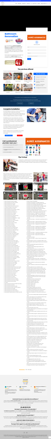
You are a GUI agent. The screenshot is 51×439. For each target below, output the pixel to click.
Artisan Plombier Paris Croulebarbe (10, 235)
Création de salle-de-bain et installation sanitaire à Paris (36, 302)
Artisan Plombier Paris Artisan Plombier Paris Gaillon (13, 283)
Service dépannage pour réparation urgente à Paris (36, 327)
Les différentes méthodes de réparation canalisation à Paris (37, 332)
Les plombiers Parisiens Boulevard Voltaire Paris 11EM (13, 292)
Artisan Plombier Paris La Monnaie (10, 264)
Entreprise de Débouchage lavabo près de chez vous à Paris (37, 321)
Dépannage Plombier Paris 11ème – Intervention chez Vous (36, 210)
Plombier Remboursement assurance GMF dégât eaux (36, 271)
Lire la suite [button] (20, 394)
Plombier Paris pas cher (31, 286)
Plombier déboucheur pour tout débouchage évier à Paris (37, 336)
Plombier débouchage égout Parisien (33, 280)
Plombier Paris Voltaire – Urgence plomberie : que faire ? (36, 221)
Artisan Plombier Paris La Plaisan (9, 231)
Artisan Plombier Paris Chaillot (9, 221)
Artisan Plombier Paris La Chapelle (10, 213)
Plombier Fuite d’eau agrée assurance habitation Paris (36, 268)
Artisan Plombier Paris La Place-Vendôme (11, 290)
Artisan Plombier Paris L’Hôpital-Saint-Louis (11, 250)
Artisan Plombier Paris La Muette (9, 219)
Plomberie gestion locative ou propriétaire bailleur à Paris (36, 240)
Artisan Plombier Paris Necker (9, 223)
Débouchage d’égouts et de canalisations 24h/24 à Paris (36, 296)
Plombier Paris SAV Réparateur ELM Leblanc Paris (35, 207)
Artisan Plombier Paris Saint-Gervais (10, 275)
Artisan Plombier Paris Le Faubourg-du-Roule (12, 257)
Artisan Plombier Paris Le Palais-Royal (10, 289)
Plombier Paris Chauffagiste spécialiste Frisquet (35, 204)
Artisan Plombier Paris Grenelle (9, 225)
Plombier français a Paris (31, 283)
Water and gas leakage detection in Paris (34, 355)
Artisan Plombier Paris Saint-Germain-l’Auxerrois (12, 287)
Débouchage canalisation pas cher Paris (34, 287)
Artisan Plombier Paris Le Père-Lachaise (11, 202)
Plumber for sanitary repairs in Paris (33, 345)
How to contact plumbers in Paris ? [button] (9, 147)
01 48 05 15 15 (25, 407)
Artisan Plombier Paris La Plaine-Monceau (11, 215)
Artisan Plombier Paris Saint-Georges (10, 251)
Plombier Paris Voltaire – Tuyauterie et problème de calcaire (37, 232)
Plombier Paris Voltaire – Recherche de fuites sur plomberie (37, 222)
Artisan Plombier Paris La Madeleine (10, 258)
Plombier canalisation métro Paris (32, 281)
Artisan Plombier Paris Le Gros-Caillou (10, 263)
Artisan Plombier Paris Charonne (9, 203)
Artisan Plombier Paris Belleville (32, 201)
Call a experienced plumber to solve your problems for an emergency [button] (12, 149)
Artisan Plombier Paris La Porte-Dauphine (11, 220)
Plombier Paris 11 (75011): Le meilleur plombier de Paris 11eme (37, 215)
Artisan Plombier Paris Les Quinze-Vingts (11, 240)
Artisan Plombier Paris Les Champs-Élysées (11, 256)
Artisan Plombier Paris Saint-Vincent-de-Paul (11, 246)
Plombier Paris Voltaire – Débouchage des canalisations (36, 228)
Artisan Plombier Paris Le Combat (10, 208)
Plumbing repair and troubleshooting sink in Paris (35, 343)
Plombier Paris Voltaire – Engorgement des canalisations (36, 226)
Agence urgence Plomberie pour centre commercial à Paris (37, 253)
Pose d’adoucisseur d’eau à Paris (32, 307)
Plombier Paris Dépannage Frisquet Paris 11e (34, 209)
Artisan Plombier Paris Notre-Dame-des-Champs (12, 266)
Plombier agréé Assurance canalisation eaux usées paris (36, 269)
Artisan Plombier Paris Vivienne (9, 284)
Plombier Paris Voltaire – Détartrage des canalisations (36, 227)
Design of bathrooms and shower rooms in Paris (35, 349)
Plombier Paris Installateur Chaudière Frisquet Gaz (35, 202)
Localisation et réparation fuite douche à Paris (35, 330)
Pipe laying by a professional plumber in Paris (34, 344)
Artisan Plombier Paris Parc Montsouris (10, 228)
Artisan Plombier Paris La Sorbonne (10, 272)
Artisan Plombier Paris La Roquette (10, 244)
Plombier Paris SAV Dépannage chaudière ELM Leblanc (36, 208)
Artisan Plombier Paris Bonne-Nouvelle (10, 286)
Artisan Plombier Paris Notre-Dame (10, 277)
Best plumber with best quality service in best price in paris (37, 363)
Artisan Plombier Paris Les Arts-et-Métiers (11, 278)
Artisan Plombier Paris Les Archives (10, 281)
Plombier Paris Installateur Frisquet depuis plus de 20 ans (36, 203)
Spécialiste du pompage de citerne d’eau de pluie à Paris (36, 338)
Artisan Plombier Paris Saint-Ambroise (10, 243)
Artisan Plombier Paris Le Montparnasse (11, 227)
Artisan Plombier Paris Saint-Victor (10, 269)
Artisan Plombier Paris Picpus (9, 238)
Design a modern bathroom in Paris (33, 342)
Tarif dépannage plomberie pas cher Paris (34, 288)
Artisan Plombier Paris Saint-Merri (10, 274)
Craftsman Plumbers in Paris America (10, 207)
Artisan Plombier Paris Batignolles (10, 216)
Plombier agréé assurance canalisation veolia (34, 266)
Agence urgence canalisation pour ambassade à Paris (36, 252)
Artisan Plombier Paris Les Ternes (9, 214)
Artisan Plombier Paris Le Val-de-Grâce (11, 271)
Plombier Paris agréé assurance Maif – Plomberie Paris (36, 258)
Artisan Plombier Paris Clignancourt (10, 210)
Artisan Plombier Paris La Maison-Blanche (11, 234)
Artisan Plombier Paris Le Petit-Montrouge (11, 229)
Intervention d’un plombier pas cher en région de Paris (36, 289)
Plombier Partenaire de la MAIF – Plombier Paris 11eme (36, 214)
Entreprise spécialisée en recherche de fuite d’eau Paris (36, 275)
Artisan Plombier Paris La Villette (9, 204)
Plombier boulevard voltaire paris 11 (33, 282)
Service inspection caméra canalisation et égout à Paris (36, 337)
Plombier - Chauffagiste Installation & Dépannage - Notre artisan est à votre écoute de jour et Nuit (25, 0)
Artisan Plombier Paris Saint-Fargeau (10, 201)
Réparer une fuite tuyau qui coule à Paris (34, 341)
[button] (20, 103)
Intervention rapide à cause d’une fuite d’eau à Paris (36, 299)
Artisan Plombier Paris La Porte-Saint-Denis (11, 247)
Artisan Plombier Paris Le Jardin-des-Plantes (11, 270)
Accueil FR (6, 282)
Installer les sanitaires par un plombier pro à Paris (35, 324)
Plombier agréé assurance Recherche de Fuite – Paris (36, 270)
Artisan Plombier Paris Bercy (9, 239)
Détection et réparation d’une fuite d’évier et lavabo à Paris (37, 329)
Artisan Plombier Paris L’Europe (9, 259)
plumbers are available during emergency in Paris (35, 360)
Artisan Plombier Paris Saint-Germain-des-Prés (12, 268)
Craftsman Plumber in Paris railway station (11, 233)
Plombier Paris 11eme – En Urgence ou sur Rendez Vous (36, 213)
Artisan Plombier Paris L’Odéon (9, 265)
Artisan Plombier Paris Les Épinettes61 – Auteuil (12, 217)
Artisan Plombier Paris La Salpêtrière (10, 232)
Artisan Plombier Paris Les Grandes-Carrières (11, 209)
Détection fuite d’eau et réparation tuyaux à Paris (35, 290)
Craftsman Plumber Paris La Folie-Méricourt (11, 241)
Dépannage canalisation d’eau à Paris (33, 331)
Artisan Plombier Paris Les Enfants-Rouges (11, 280)
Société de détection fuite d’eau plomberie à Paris (35, 323)
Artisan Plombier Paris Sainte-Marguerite (11, 245)
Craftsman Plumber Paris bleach (9, 226)
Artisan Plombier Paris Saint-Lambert (10, 222)
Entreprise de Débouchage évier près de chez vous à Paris (37, 318)
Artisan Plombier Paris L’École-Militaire (10, 262)
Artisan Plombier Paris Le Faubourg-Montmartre (12, 253)
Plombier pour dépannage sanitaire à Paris (34, 298)
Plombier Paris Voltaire (31, 237)
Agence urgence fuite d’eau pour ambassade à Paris (36, 251)
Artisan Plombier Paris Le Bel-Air (9, 237)
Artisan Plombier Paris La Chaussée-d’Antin (11, 252)
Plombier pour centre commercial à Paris (34, 278)
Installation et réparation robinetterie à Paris (34, 339)
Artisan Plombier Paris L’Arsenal (9, 276)
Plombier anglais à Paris (31, 284)
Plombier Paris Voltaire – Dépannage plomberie (35, 233)
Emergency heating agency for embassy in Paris (35, 250)
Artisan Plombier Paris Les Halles (9, 288)
